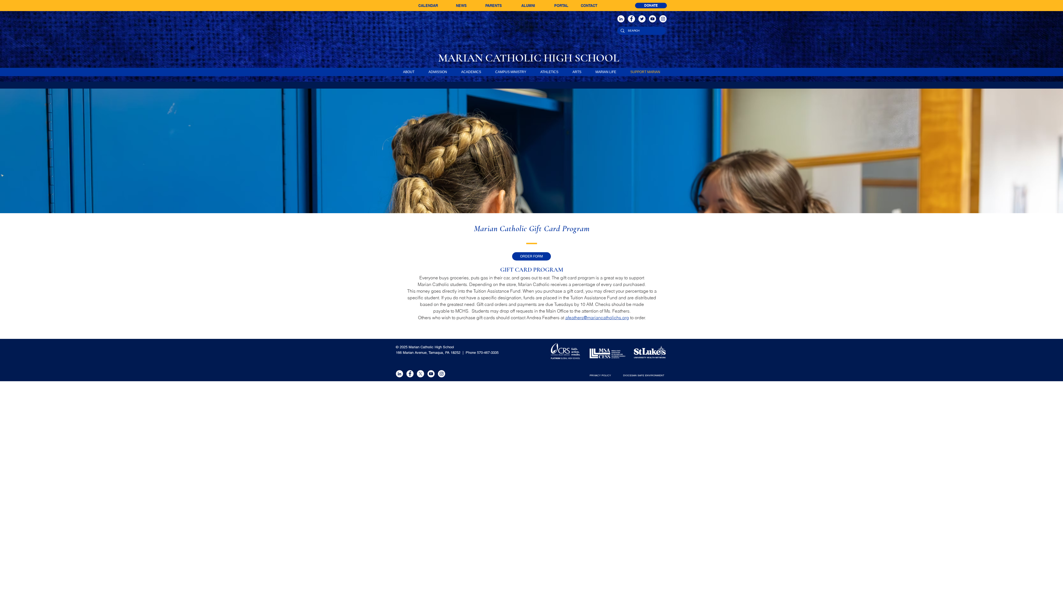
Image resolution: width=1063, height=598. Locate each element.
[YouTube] (652, 18)
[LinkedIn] (621, 18)
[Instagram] (663, 18)
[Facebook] (631, 18)
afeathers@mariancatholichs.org (597, 317)
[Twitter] (642, 18)
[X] (420, 373)
